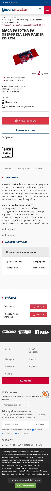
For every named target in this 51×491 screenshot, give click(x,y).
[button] (40, 10)
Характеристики (23, 168)
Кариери (33, 366)
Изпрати (40, 424)
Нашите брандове (33, 350)
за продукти (23, 433)
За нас (8, 348)
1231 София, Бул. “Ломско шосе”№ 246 (23, 444)
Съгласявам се (25, 486)
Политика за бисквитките (25, 480)
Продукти (9, 359)
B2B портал (25, 380)
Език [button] (46, 3)
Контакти (9, 366)
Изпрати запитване (25, 130)
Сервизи (9, 373)
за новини (8, 433)
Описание (8, 168)
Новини (32, 359)
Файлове (38, 168)
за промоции (39, 430)
